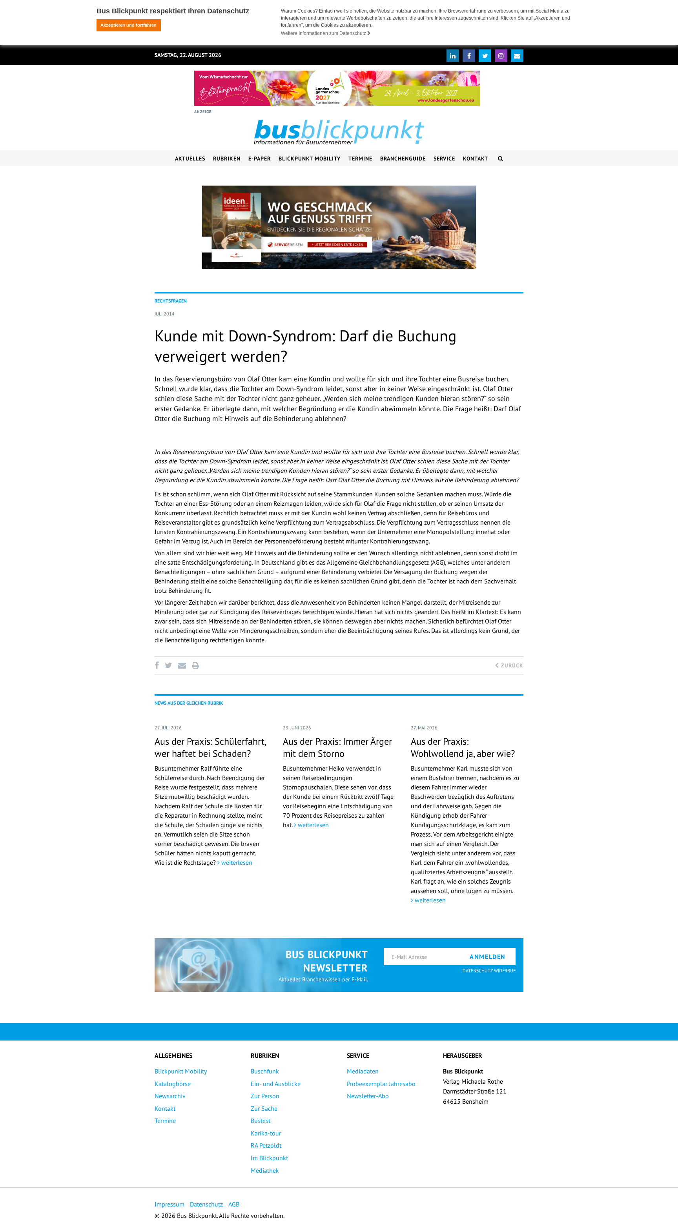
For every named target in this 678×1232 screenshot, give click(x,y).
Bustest (260, 1120)
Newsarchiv (170, 1096)
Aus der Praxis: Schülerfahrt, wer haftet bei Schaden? (210, 747)
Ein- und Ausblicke (276, 1084)
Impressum (169, 1204)
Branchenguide (403, 158)
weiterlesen (236, 862)
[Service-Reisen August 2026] (339, 227)
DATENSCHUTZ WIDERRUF (489, 970)
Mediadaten (363, 1071)
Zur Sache (264, 1108)
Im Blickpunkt (269, 1158)
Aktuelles (190, 158)
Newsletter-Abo (368, 1096)
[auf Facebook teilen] (158, 665)
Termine (360, 158)
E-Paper (259, 158)
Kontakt (475, 158)
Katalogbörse (173, 1084)
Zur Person (265, 1096)
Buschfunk (265, 1071)
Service (444, 158)
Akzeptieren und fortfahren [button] (128, 25)
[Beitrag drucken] (195, 665)
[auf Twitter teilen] (168, 665)
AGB (233, 1204)
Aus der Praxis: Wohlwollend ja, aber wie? (463, 747)
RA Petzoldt (266, 1145)
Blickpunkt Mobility (310, 158)
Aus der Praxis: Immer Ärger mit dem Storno (337, 747)
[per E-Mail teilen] (182, 665)
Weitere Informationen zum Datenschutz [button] (324, 33)
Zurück (511, 665)
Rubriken (227, 158)
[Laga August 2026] (337, 88)
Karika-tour (266, 1133)
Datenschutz (206, 1204)
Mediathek (265, 1170)
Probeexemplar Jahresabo (381, 1084)
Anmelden (488, 956)
